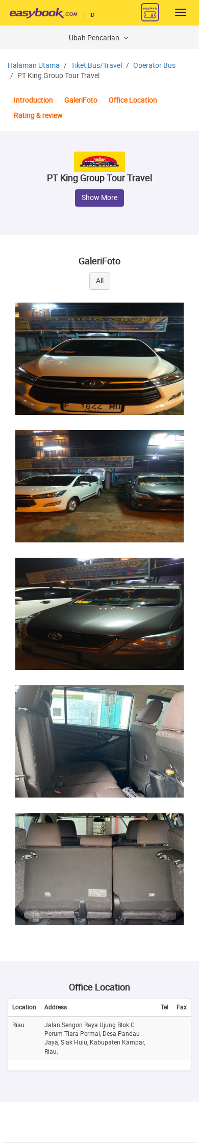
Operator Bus (154, 65)
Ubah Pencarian (95, 38)
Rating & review (38, 115)
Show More (99, 197)
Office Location (133, 100)
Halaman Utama (34, 65)
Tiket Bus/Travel (96, 65)
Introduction (33, 100)
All (100, 281)
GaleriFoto (80, 100)
